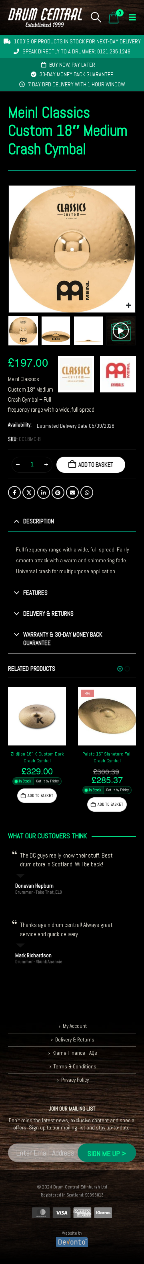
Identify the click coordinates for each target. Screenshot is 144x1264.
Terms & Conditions (75, 1066)
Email (72, 492)
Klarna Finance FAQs (74, 1053)
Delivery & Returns (74, 1039)
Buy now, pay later (72, 64)
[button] (96, 17)
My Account (75, 1026)
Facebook (14, 492)
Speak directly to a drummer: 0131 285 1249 (76, 51)
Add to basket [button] (40, 795)
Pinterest (58, 492)
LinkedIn (43, 492)
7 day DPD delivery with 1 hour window (76, 84)
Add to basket (95, 464)
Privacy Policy (75, 1079)
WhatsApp (86, 492)
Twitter (28, 492)
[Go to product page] (37, 716)
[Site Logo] (45, 17)
